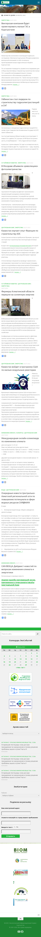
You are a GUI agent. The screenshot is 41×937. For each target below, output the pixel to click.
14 (20, 659)
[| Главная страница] (6, 2)
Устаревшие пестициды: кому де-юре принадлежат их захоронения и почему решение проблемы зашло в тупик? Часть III (19, 747)
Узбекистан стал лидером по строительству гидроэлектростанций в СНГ (20, 102)
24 (37, 662)
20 (15, 662)
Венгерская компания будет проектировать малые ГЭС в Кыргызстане (15, 26)
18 (4, 662)
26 (9, 665)
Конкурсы (19, 433)
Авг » (23, 667)
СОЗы (34, 742)
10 (37, 656)
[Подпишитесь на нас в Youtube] (18, 931)
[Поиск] (38, 634)
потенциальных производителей (20, 245)
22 (26, 662)
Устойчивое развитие (9, 163)
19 (9, 662)
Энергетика (5, 20)
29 (26, 665)
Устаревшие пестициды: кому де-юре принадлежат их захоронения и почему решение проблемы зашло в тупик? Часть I (19, 775)
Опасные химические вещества (20, 742)
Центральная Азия (7, 227)
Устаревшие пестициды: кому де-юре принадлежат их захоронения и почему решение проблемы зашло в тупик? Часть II (19, 761)
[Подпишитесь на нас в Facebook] (22, 931)
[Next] (24, 862)
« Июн (18, 667)
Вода (3, 490)
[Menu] (38, 2)
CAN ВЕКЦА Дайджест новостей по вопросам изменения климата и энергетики (19, 569)
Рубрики (4, 793)
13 (15, 659)
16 (31, 659)
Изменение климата (8, 433)
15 (26, 659)
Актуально (5, 742)
